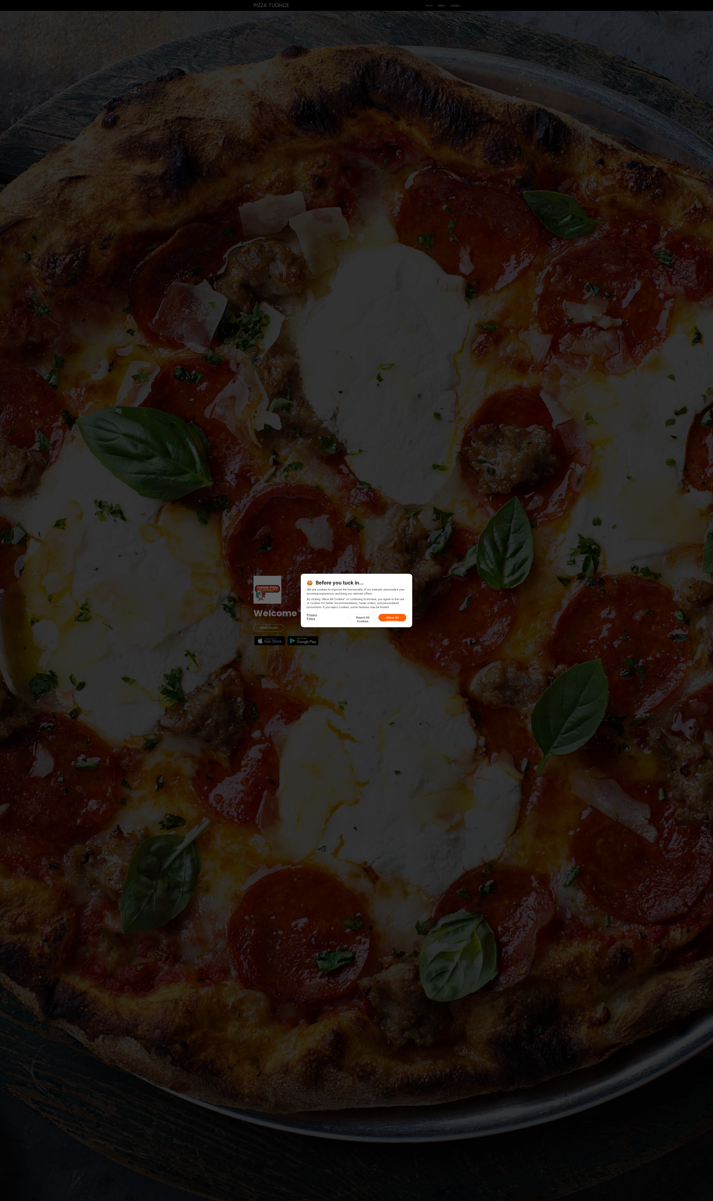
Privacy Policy (312, 616)
